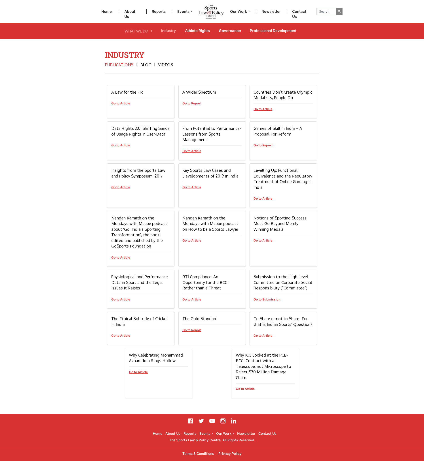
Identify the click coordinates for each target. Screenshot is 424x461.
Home (106, 11)
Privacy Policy (230, 454)
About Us (129, 14)
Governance (230, 30)
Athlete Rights (197, 30)
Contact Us (299, 14)
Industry (168, 30)
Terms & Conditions (198, 454)
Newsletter (271, 11)
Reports (159, 11)
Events (183, 11)
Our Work (238, 11)
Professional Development (273, 30)
